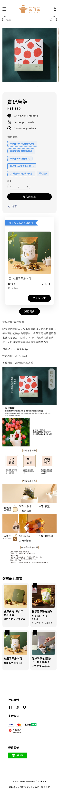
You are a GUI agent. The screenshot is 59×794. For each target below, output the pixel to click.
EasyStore (41, 781)
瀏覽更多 (43, 173)
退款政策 (34, 787)
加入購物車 (29, 196)
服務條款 (13, 787)
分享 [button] (14, 206)
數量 (9, 181)
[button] (4, 9)
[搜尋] (51, 19)
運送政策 (45, 787)
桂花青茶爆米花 (22, 278)
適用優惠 (12, 136)
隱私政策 (24, 787)
